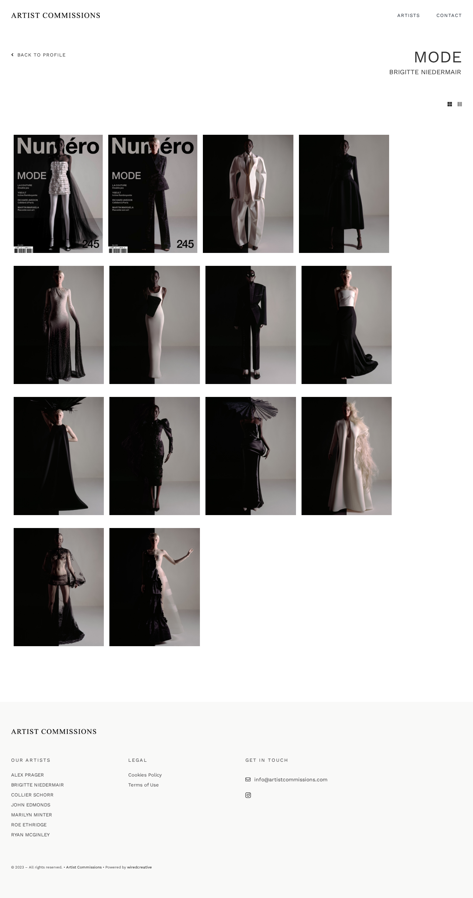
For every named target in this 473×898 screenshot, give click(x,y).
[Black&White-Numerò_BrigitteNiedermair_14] (154, 530)
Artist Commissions (84, 867)
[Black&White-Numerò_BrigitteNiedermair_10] (154, 399)
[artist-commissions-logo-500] (55, 15)
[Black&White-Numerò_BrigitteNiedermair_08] (347, 268)
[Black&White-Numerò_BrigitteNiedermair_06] (154, 268)
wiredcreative (139, 867)
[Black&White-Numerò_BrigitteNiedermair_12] (347, 399)
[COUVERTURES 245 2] (58, 137)
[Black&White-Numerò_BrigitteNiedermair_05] (59, 268)
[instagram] (248, 795)
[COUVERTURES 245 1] (152, 137)
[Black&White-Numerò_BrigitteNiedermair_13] (59, 530)
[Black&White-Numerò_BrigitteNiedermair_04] (344, 137)
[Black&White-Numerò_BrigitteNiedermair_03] (248, 137)
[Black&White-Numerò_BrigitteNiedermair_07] (250, 268)
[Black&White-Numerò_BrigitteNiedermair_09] (59, 399)
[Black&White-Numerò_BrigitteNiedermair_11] (250, 399)
